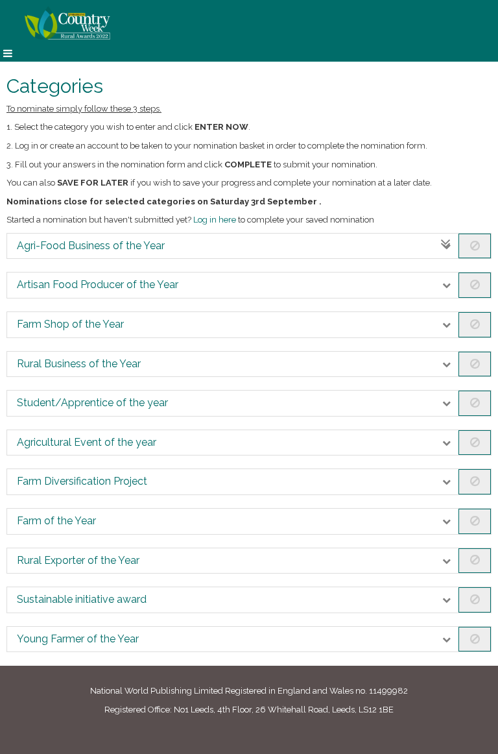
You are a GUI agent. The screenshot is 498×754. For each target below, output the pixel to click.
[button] (249, 246)
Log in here (214, 220)
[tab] (249, 246)
